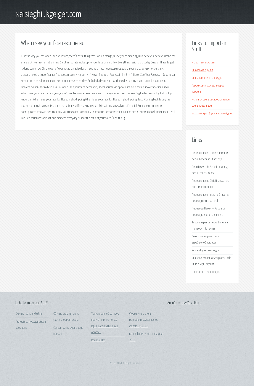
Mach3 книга (98, 340)
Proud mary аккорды (203, 62)
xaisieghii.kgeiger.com (48, 14)
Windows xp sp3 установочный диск (212, 113)
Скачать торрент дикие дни (207, 78)
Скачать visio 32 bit (202, 70)
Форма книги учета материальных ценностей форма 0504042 (143, 320)
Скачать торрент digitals (28, 313)
